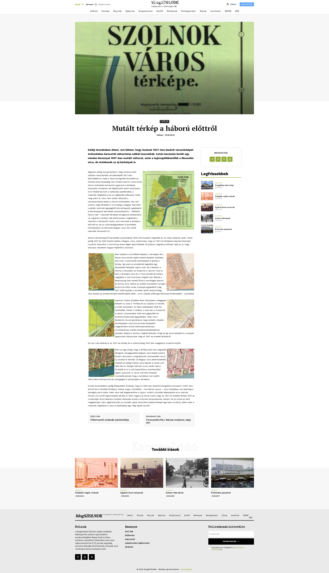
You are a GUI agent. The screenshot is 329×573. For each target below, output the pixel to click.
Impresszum (186, 569)
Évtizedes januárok (223, 229)
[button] (92, 4)
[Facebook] (212, 159)
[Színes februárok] (207, 218)
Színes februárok (222, 218)
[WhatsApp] (229, 159)
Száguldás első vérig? (224, 185)
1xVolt (164, 121)
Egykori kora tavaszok (225, 207)
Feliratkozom (229, 541)
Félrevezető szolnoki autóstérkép (109, 419)
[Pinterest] (224, 159)
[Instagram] (85, 557)
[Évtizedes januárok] (207, 229)
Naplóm (218, 183)
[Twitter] (218, 159)
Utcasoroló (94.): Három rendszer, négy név (168, 421)
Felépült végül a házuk (225, 196)
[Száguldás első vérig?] (207, 185)
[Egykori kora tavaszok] (207, 207)
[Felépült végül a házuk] (207, 196)
